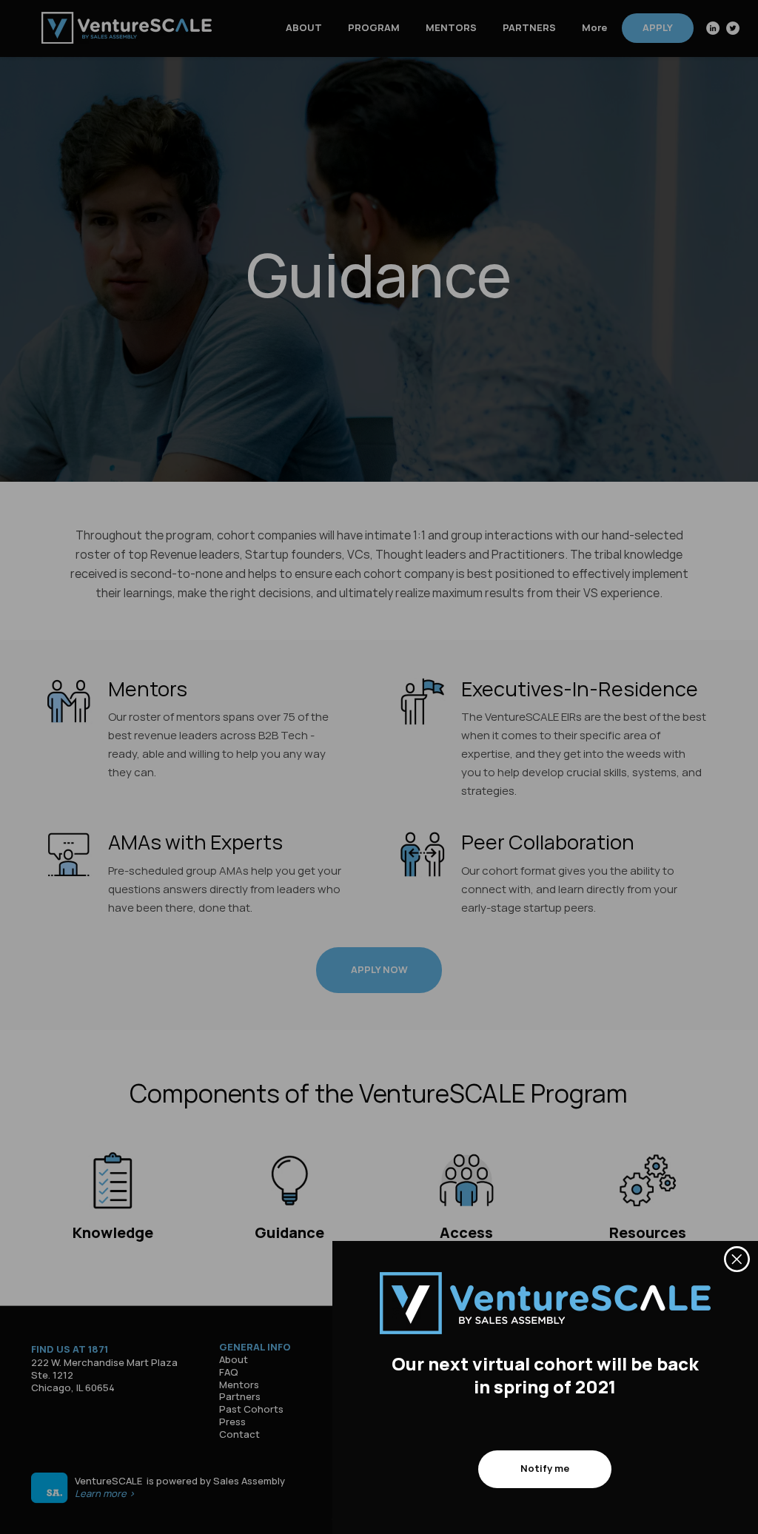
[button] (737, 1259)
